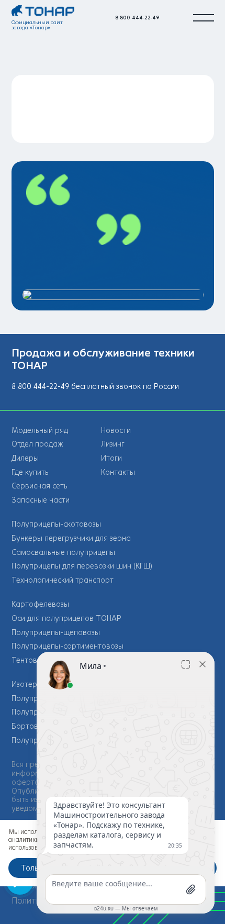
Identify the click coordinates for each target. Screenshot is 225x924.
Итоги (111, 458)
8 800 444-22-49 (137, 17)
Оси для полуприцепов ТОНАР (66, 618)
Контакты (118, 472)
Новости (116, 431)
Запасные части (41, 500)
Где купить (30, 472)
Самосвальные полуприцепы (63, 552)
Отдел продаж (37, 444)
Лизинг (113, 444)
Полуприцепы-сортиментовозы (67, 646)
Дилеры (25, 458)
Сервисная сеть (40, 486)
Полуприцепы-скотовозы (56, 524)
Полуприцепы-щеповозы (56, 633)
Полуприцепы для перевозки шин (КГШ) (82, 566)
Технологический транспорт (63, 580)
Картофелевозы (40, 604)
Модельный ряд (40, 431)
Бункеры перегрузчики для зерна (71, 538)
